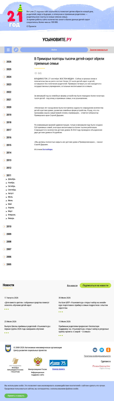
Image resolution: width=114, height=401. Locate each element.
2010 (9, 226)
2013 (9, 160)
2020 (9, 107)
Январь (11, 218)
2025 (9, 69)
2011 (9, 175)
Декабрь (11, 179)
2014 (9, 152)
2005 (9, 264)
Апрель (11, 207)
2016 (9, 137)
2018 (9, 122)
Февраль (12, 214)
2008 (9, 241)
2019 (9, 114)
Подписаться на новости (95, 285)
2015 (9, 144)
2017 (9, 129)
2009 (9, 233)
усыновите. (57, 39)
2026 (9, 61)
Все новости (72, 285)
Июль (10, 196)
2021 (9, 99)
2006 (9, 256)
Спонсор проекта (58, 369)
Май (10, 204)
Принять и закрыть (16, 396)
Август (11, 193)
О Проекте (31, 26)
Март (10, 211)
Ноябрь (11, 182)
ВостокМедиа (48, 149)
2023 (9, 84)
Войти (54, 50)
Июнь (10, 200)
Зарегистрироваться (99, 50)
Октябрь (11, 186)
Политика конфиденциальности (97, 355)
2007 (9, 249)
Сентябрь (12, 189)
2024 (9, 76)
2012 (9, 167)
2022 (9, 91)
